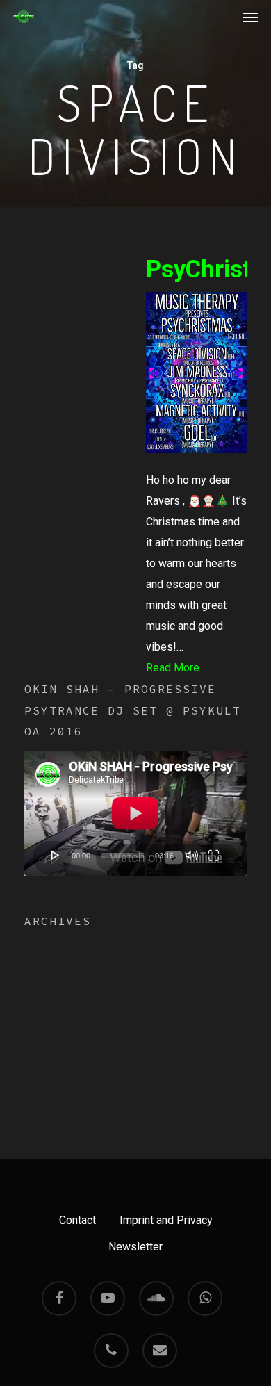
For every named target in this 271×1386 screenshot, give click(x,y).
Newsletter (135, 1246)
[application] (135, 813)
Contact (77, 1220)
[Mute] (192, 855)
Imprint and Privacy (166, 1220)
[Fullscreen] (214, 855)
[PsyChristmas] (196, 459)
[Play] (55, 855)
